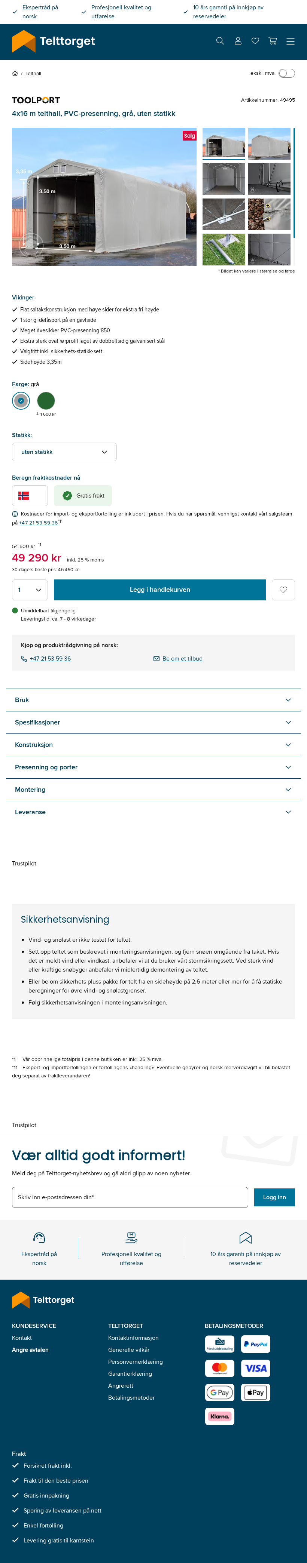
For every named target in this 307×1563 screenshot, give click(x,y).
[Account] (238, 42)
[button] (272, 40)
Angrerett (120, 1385)
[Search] (220, 42)
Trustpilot (24, 863)
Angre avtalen (30, 1349)
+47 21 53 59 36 (38, 522)
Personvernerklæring (135, 1361)
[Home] (16, 73)
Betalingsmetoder (131, 1397)
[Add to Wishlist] (283, 589)
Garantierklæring (130, 1373)
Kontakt (22, 1337)
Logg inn (274, 1197)
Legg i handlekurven (160, 589)
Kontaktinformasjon (133, 1337)
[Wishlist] (255, 42)
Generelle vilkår (128, 1349)
